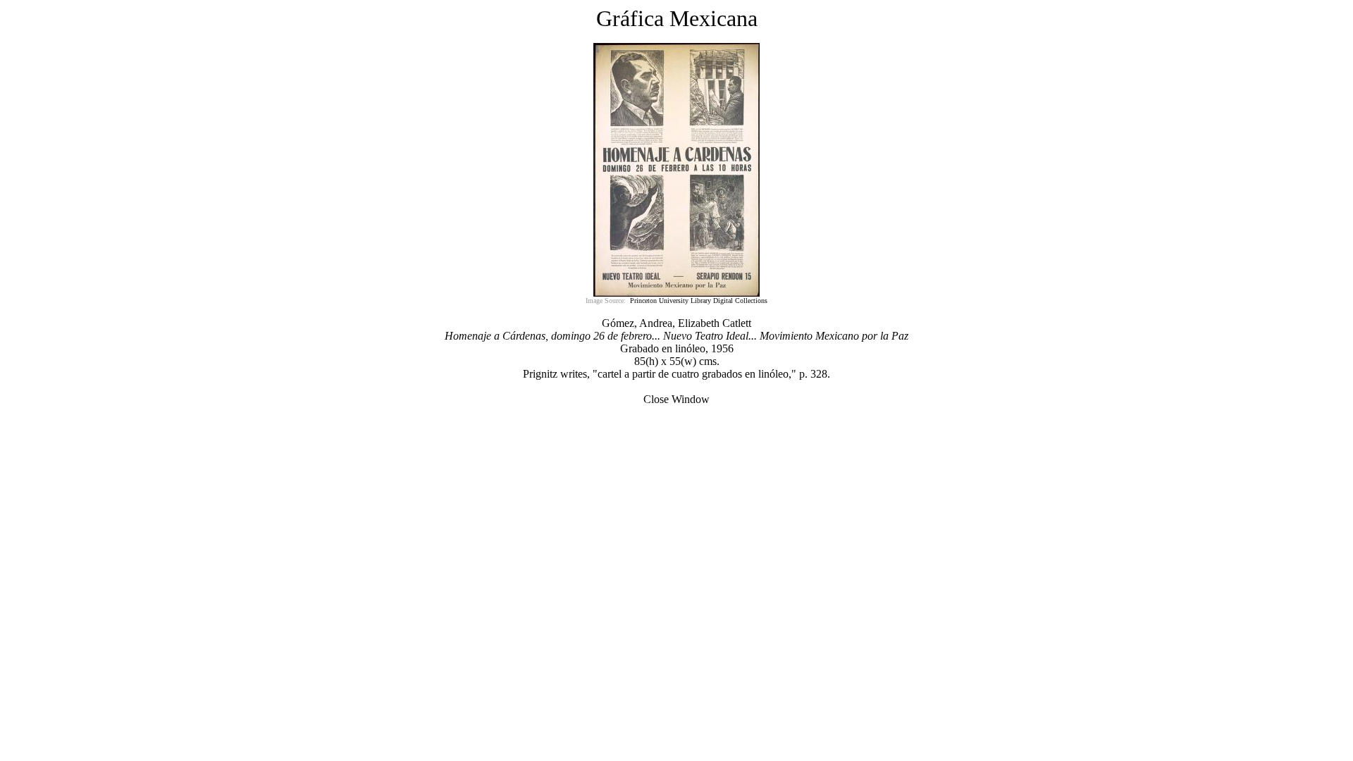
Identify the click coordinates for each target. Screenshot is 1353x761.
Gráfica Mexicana (677, 18)
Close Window (676, 399)
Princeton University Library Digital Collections (698, 300)
